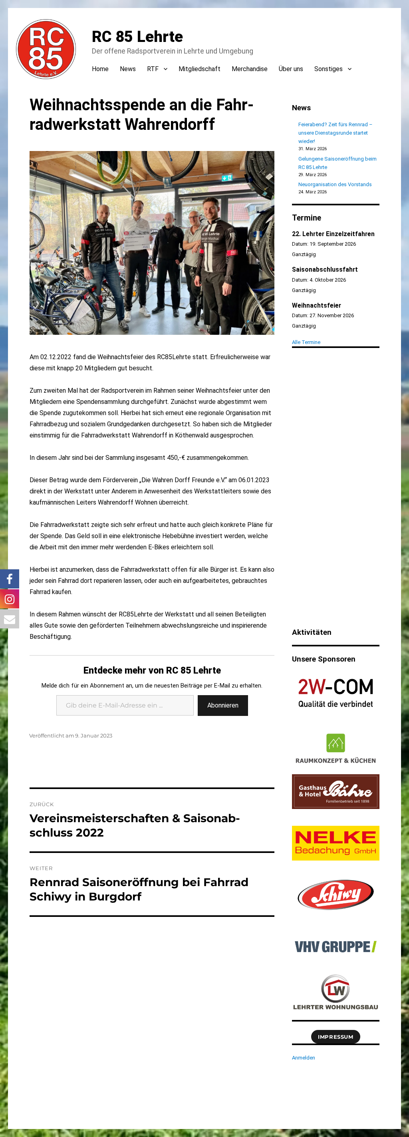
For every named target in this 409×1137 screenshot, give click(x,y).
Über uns (291, 69)
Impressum (335, 1037)
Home (100, 69)
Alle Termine (306, 342)
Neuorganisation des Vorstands (335, 184)
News (128, 69)
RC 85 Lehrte (137, 37)
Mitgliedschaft (199, 69)
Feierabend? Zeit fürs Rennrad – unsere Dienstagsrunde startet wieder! (335, 132)
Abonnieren (222, 705)
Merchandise (250, 69)
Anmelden (303, 1058)
